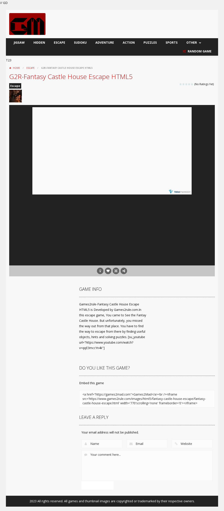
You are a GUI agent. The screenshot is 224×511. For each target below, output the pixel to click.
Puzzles (150, 42)
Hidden (39, 42)
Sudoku (80, 42)
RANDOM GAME (199, 51)
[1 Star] (180, 84)
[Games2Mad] (27, 24)
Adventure (104, 42)
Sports (172, 42)
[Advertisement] (112, 230)
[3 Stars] (186, 84)
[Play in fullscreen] (116, 271)
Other (191, 42)
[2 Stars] (183, 84)
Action (129, 42)
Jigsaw (19, 42)
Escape (59, 42)
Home (16, 67)
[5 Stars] (192, 84)
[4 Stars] (189, 84)
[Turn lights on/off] (100, 271)
